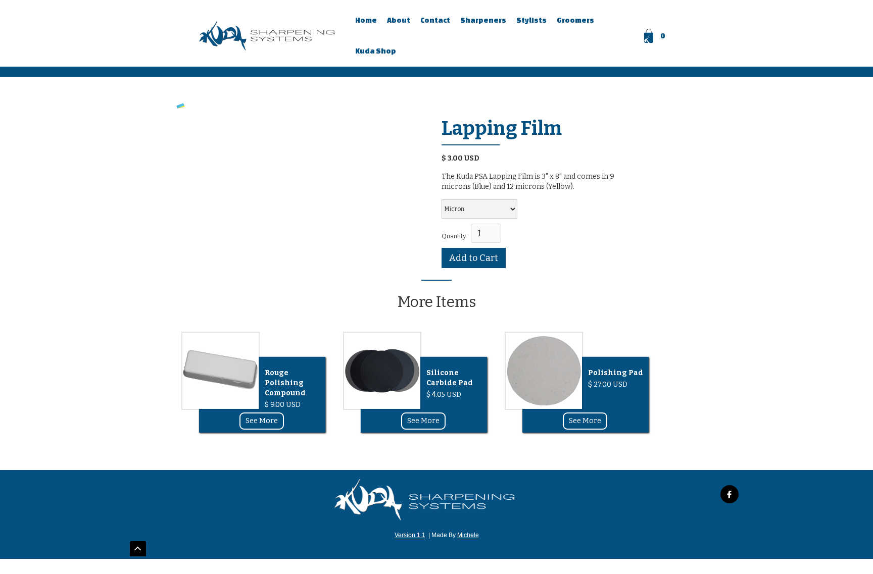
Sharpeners (483, 20)
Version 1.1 (410, 535)
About (398, 20)
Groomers (575, 20)
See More (262, 420)
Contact (435, 20)
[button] (655, 35)
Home (366, 20)
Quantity (454, 236)
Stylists (531, 20)
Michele (468, 535)
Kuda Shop (375, 51)
